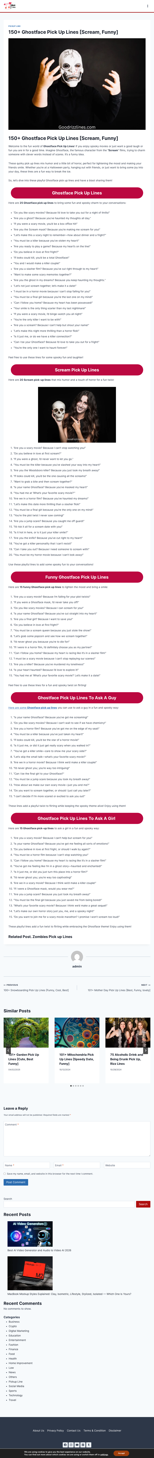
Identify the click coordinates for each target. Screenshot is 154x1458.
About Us (38, 1430)
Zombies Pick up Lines (52, 936)
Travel (12, 1400)
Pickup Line (14, 26)
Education (15, 1335)
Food (12, 1353)
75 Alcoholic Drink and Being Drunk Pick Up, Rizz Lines (126, 1059)
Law (11, 1367)
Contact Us (73, 1430)
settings (104, 1454)
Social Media (16, 1386)
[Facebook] (65, 1444)
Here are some (32, 707)
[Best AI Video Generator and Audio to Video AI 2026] (30, 1234)
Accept (121, 1453)
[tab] (71, 1086)
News (12, 1372)
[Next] (145, 1050)
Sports (13, 1390)
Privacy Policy (55, 1430)
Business (14, 1321)
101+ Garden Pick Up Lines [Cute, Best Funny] (23, 1059)
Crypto (13, 1326)
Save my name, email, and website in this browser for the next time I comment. (50, 1173)
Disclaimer (115, 1430)
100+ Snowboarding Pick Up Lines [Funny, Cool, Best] (36, 988)
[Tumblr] (88, 1444)
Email (59, 1165)
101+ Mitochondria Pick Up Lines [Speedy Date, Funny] (76, 1059)
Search (8, 1198)
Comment (12, 1124)
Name (9, 1165)
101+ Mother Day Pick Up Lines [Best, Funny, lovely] (119, 988)
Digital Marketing (19, 1330)
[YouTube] (77, 1444)
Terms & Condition (94, 1430)
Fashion (13, 1344)
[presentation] (26, 1033)
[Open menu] (147, 6)
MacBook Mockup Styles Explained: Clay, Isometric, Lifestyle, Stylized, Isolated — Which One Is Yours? (69, 1293)
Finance (13, 1349)
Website (110, 1165)
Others (13, 1376)
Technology (16, 1395)
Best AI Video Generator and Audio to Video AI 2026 (39, 1250)
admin (77, 966)
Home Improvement (20, 1363)
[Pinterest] (82, 1444)
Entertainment (17, 1340)
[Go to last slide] (8, 1050)
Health (13, 1358)
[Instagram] (71, 1444)
